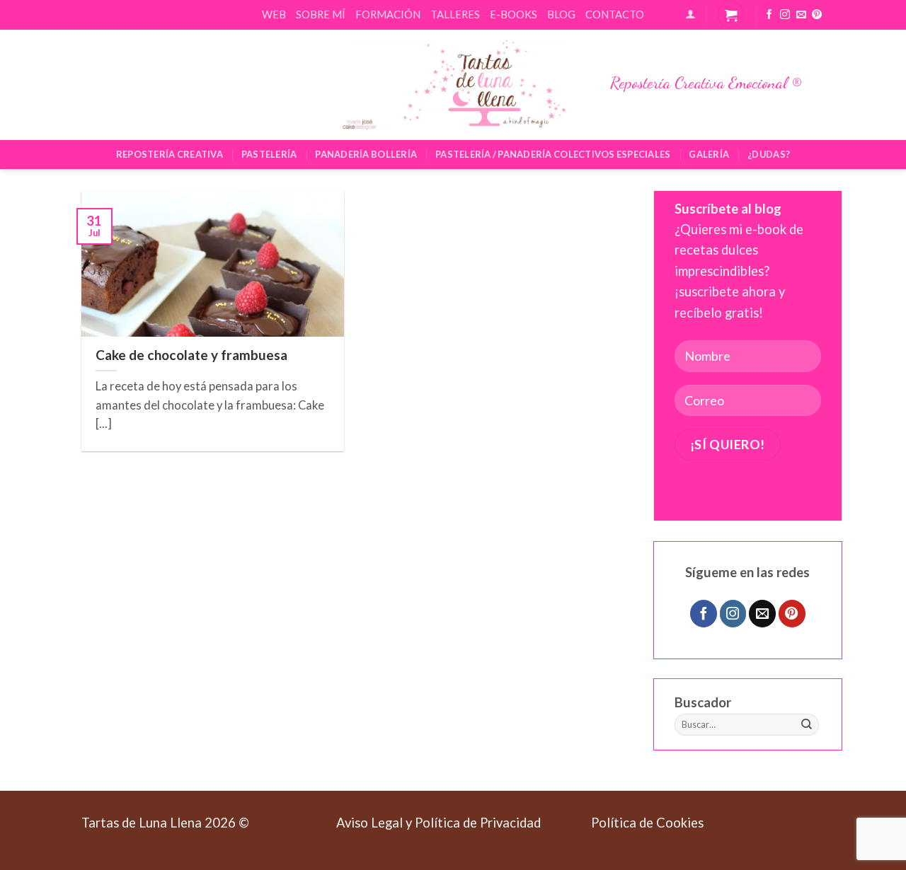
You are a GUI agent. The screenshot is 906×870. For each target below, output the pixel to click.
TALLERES (455, 14)
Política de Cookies (647, 822)
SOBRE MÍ (320, 14)
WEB (274, 14)
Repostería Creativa (169, 154)
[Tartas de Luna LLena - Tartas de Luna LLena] (453, 85)
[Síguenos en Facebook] (769, 15)
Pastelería (269, 154)
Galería (709, 154)
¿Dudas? (768, 154)
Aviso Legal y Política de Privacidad (438, 822)
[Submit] (807, 725)
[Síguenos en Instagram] (785, 15)
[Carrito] (731, 14)
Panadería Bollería (366, 154)
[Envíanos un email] (801, 15)
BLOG (561, 14)
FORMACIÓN (387, 14)
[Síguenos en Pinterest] (817, 15)
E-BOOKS (513, 14)
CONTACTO (614, 14)
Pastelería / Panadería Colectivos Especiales (552, 154)
